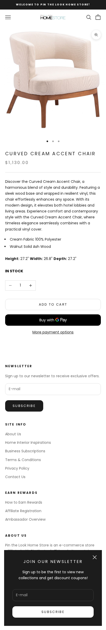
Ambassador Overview (25, 519)
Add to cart (53, 304)
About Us (13, 434)
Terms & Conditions (23, 459)
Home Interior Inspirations (28, 442)
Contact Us (15, 476)
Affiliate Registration (23, 510)
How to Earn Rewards (23, 502)
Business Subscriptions (25, 451)
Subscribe (53, 611)
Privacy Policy (17, 468)
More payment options (53, 332)
